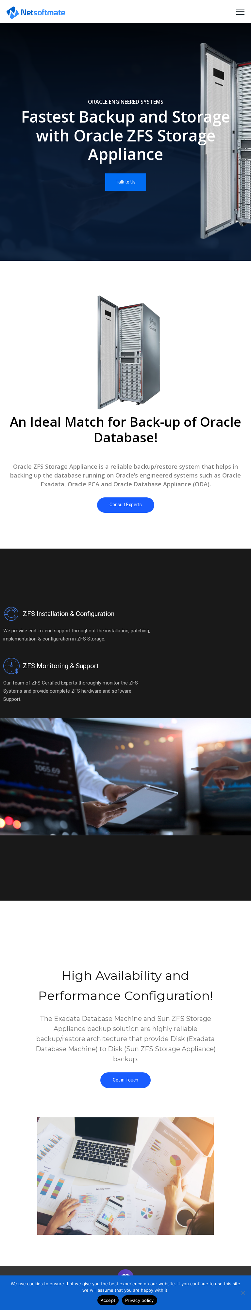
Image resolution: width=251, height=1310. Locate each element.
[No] (243, 1292)
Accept (108, 1300)
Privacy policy (139, 1300)
